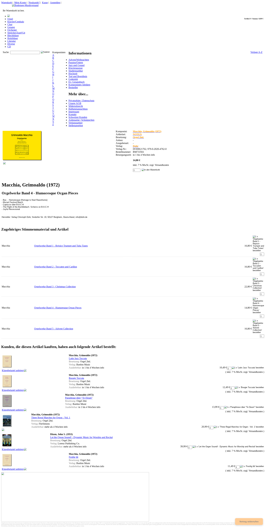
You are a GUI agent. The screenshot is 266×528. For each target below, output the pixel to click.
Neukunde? (34, 2)
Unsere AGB (75, 103)
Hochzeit (73, 73)
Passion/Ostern (76, 62)
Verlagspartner (76, 122)
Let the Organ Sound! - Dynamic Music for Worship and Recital (81, 437)
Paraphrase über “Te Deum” (79, 398)
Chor (9, 24)
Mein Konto (20, 2)
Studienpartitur (76, 71)
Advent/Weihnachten (79, 59)
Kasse (45, 2)
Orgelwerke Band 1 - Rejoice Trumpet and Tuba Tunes (61, 245)
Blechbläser (13, 35)
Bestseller (73, 87)
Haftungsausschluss (78, 109)
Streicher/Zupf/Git (16, 32)
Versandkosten (162, 165)
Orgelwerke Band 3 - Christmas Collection (55, 286)
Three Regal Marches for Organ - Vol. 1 (50, 417)
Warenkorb (6, 2)
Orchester (12, 30)
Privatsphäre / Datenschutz (81, 100)
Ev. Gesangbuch (77, 82)
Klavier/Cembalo (15, 21)
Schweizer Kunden (78, 117)
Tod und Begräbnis (78, 76)
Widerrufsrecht (76, 106)
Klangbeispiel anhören (13, 370)
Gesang (11, 27)
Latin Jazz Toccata (78, 358)
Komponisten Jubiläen (79, 84)
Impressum (74, 111)
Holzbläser (12, 38)
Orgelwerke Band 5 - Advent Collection (53, 328)
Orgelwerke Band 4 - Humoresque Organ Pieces (57, 307)
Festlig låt (73, 457)
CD (9, 46)
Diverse (11, 44)
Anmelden (55, 2)
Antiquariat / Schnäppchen (81, 120)
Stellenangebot (76, 125)
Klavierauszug (76, 68)
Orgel (10, 19)
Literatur (11, 41)
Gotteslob (73, 79)
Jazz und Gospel (77, 65)
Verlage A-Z (256, 52)
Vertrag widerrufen (249, 521)
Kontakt (72, 114)
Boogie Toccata (76, 378)
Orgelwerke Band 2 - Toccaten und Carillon (55, 266)
